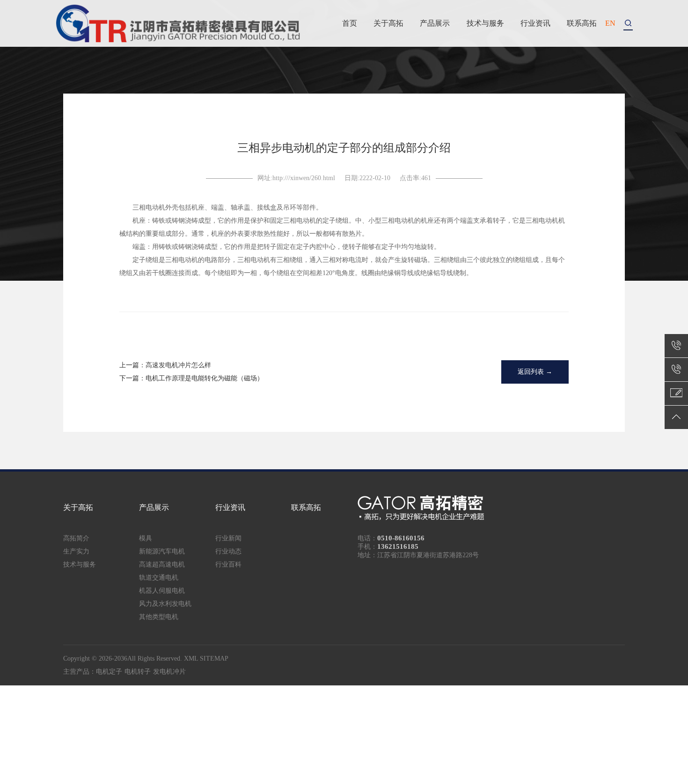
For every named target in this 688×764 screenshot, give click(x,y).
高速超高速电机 (162, 564)
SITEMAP (214, 658)
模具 (145, 538)
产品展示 (435, 23)
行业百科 (228, 564)
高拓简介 (76, 538)
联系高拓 (582, 23)
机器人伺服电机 (162, 590)
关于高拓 (388, 23)
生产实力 (76, 551)
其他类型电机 (158, 616)
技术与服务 (485, 23)
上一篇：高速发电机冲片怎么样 (165, 365)
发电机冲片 (169, 671)
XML (191, 658)
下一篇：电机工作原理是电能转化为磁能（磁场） (191, 378)
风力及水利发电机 (165, 603)
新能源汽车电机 (162, 551)
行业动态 (228, 551)
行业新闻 (228, 538)
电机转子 (137, 671)
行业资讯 (535, 23)
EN (610, 23)
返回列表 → (535, 371)
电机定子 (109, 671)
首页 (349, 23)
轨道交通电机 (158, 577)
